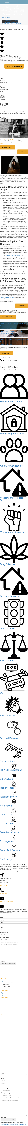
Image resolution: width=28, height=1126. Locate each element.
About (3, 19)
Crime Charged (4, 932)
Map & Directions (4, 885)
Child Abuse (4, 1060)
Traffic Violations (5, 1031)
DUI (2, 1036)
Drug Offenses (4, 1027)
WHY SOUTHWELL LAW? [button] (6, 147)
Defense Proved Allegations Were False (14, 340)
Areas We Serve (5, 1124)
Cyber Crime (4, 1062)
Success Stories (5, 23)
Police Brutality (4, 1039)
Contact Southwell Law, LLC (7, 297)
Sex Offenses (4, 1034)
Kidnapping (4, 1053)
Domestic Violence (5, 1029)
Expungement (4, 1067)
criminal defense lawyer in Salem (13, 255)
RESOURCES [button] (22, 151)
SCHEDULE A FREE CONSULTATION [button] (13, 66)
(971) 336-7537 (4, 893)
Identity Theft (4, 1055)
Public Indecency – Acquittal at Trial (12, 324)
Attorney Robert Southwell (11, 20)
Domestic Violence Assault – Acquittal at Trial (11, 332)
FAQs (2, 1005)
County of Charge (4, 937)
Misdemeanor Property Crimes (8, 1043)
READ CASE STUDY (5, 328)
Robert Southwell (8, 140)
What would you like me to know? (9, 942)
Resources (18, 23)
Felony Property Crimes (7, 1020)
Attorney (3, 1000)
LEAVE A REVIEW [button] (21, 305)
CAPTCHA (2, 961)
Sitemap (24, 1124)
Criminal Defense (6, 17)
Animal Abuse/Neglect (6, 1022)
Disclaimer (12, 1124)
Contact (12, 23)
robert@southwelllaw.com (6, 901)
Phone (1, 927)
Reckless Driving (5, 1057)
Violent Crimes (4, 1048)
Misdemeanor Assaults (6, 1024)
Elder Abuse (4, 1046)
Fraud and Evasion (5, 1071)
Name (1, 917)
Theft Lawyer (4, 1069)
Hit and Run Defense (6, 1050)
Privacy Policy (18, 1124)
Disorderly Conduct (6, 1064)
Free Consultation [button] (5, 353)
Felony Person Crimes (6, 1017)
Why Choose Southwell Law (11, 22)
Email (1, 922)
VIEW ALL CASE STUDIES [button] (7, 317)
